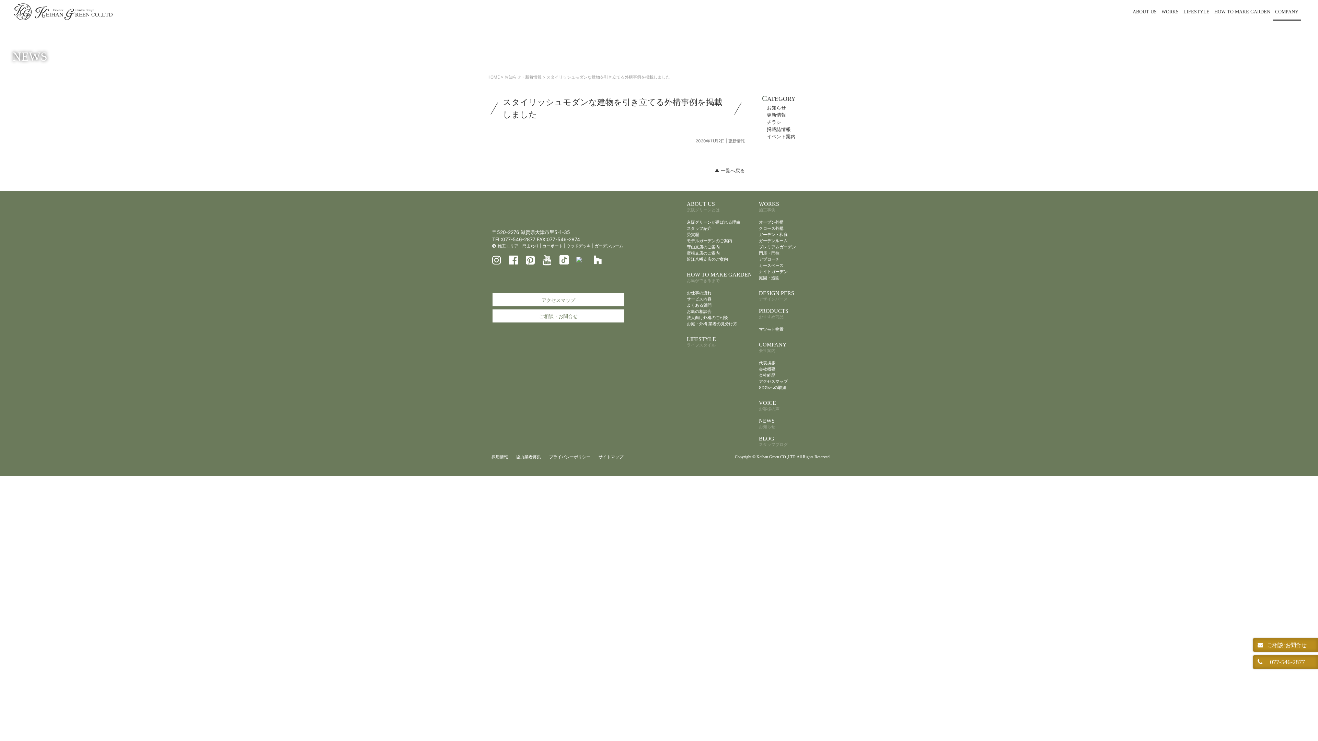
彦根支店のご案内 (703, 253)
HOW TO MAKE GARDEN (1242, 11)
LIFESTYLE (1196, 11)
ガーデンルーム (608, 245)
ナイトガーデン (773, 271)
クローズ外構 (771, 228)
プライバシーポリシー (569, 456)
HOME (493, 77)
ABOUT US (1145, 11)
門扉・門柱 (769, 253)
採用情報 (500, 456)
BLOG (773, 441)
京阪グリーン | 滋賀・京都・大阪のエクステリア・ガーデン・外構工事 (63, 12)
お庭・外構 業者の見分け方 (712, 323)
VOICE (769, 405)
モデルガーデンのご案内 (709, 240)
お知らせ (776, 107)
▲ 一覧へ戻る (730, 170)
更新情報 (736, 140)
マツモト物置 (771, 329)
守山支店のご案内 (703, 246)
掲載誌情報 (779, 129)
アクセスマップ (558, 300)
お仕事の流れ (699, 292)
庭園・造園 (769, 277)
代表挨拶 (767, 362)
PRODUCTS (773, 313)
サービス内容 (699, 299)
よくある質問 (699, 305)
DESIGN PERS (776, 296)
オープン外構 (771, 222)
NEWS (767, 423)
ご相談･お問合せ (1286, 645)
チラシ (774, 122)
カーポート (552, 245)
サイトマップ (611, 456)
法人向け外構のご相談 (707, 317)
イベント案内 (781, 136)
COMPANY (1286, 11)
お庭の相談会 (699, 311)
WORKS (1170, 11)
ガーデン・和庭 (773, 234)
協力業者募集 (528, 456)
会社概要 (767, 369)
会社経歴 (767, 375)
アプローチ (769, 259)
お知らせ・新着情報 (523, 77)
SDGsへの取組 (772, 387)
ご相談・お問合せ (558, 316)
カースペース (771, 265)
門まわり (530, 245)
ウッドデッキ (578, 245)
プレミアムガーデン (777, 246)
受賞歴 (693, 234)
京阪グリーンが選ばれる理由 (713, 222)
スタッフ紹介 (699, 228)
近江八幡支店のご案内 (707, 259)
